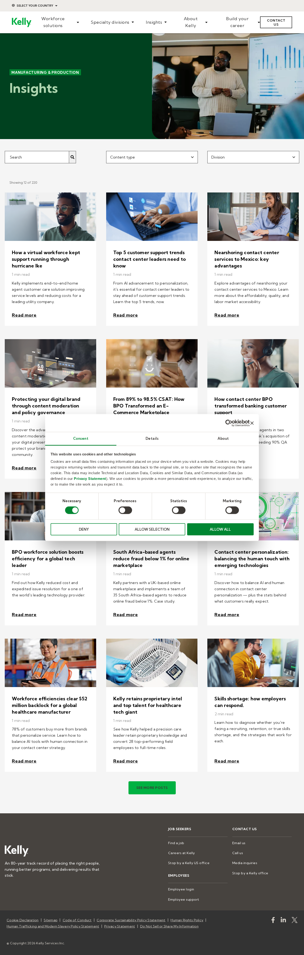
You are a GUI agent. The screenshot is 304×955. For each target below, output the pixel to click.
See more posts (152, 788)
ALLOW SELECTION (152, 529)
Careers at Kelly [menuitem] (181, 853)
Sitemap (50, 920)
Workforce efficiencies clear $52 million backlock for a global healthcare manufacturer (49, 705)
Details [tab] (152, 438)
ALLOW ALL (220, 529)
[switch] (125, 510)
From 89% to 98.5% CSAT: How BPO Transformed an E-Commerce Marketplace (149, 405)
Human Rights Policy (187, 920)
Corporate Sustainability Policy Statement (131, 920)
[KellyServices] (294, 921)
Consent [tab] (81, 438)
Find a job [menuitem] (176, 843)
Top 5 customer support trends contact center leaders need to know (149, 259)
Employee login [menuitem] (181, 889)
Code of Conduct (77, 920)
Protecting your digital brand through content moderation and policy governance (46, 405)
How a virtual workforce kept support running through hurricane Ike (46, 259)
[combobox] (152, 157)
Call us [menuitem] (237, 853)
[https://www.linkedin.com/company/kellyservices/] (283, 921)
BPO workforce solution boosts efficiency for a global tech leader (47, 558)
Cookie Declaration (23, 920)
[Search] (72, 157)
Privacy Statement (90, 479)
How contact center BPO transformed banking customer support (250, 405)
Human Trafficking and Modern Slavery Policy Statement (53, 926)
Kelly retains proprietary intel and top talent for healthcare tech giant (147, 705)
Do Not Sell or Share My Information (169, 926)
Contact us (276, 22)
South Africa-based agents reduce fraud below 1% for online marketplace (151, 558)
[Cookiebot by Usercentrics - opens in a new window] (229, 422)
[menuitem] (55, 22)
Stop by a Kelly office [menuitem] (250, 873)
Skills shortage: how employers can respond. (250, 701)
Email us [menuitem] (239, 843)
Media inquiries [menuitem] (244, 863)
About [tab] (223, 438)
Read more (24, 315)
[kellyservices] (273, 921)
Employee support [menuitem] (183, 899)
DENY (84, 529)
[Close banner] (252, 423)
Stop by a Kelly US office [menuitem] (189, 863)
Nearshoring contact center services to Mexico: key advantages (246, 259)
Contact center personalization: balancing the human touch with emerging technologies (252, 558)
